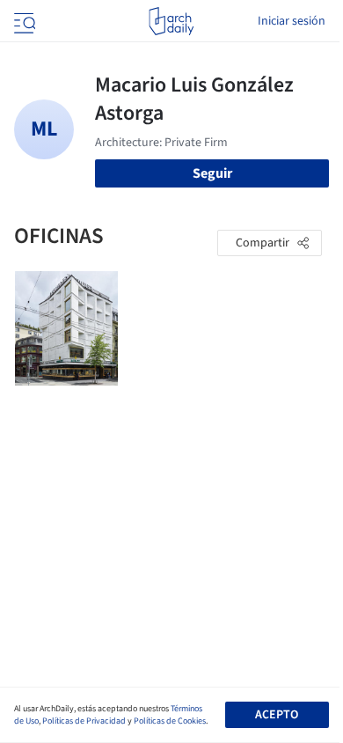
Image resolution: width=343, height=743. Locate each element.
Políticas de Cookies (170, 721)
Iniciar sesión (291, 21)
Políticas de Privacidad (84, 721)
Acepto (276, 715)
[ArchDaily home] (171, 21)
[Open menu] (23, 21)
